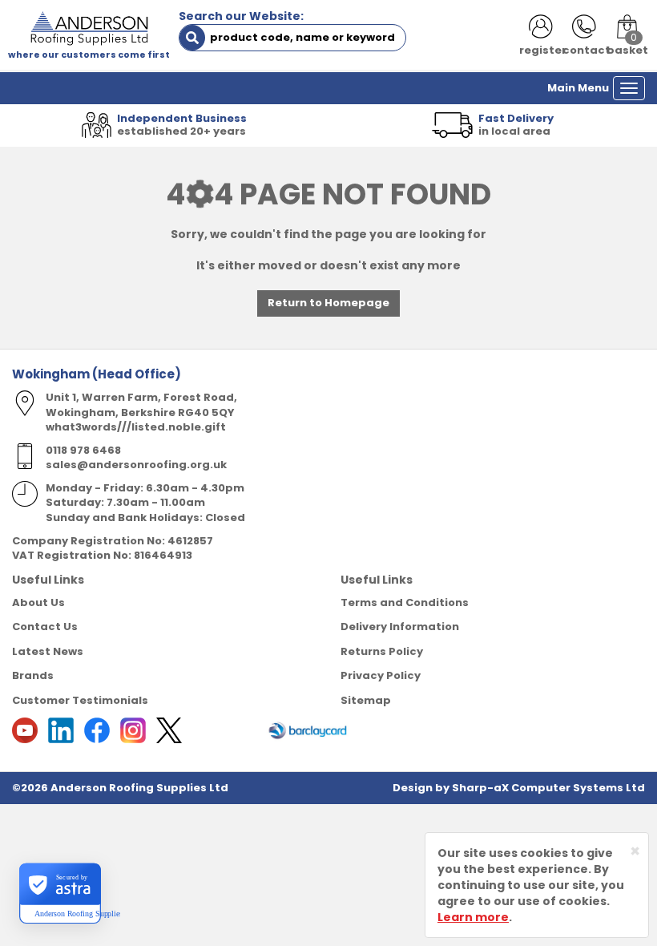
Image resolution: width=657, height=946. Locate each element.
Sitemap (366, 700)
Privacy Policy (381, 675)
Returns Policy (382, 651)
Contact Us (45, 626)
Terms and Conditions (405, 602)
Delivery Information (400, 626)
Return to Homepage (328, 302)
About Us (38, 602)
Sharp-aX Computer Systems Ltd (548, 787)
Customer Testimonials (80, 700)
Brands (33, 675)
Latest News (47, 651)
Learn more (473, 917)
